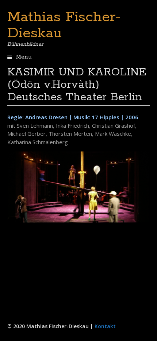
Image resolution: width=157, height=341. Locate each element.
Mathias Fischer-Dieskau (64, 25)
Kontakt (105, 326)
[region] (78, 186)
